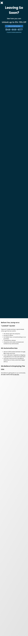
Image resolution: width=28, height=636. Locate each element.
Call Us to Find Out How (14, 26)
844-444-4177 (14, 29)
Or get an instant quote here (14, 32)
